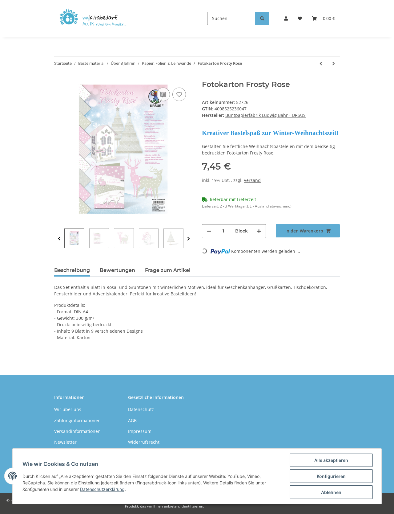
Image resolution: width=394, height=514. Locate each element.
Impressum (139, 431)
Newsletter (65, 442)
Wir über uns (67, 409)
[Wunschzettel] (300, 18)
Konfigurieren (331, 476)
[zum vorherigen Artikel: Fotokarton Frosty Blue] (321, 63)
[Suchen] (262, 18)
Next (188, 238)
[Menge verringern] (209, 231)
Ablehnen (331, 492)
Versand (252, 180)
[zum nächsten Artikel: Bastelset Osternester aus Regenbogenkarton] (333, 63)
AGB (132, 420)
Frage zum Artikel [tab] (168, 270)
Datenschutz (141, 409)
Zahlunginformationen (77, 420)
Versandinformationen (77, 431)
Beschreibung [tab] (72, 270)
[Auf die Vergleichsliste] (163, 94)
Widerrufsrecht (143, 442)
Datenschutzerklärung (102, 489)
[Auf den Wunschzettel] (179, 94)
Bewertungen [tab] (117, 270)
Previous (59, 238)
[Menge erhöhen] (259, 231)
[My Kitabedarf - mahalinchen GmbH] (94, 18)
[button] (286, 18)
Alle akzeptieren (331, 460)
